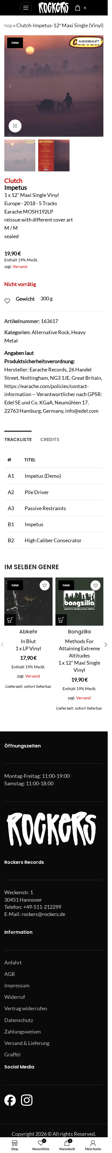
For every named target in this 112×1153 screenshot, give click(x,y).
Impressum (17, 985)
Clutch (13, 180)
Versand (20, 266)
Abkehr (28, 631)
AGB (9, 974)
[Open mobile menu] (26, 7)
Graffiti (12, 1054)
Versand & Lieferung (26, 1043)
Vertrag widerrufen (25, 1008)
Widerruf (14, 997)
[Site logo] (53, 7)
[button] (10, 86)
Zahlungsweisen (22, 1031)
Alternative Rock (50, 332)
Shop (6, 25)
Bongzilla (79, 631)
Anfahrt (13, 962)
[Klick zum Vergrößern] (15, 126)
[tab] (18, 439)
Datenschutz (18, 1020)
